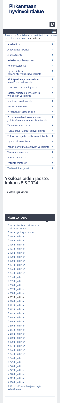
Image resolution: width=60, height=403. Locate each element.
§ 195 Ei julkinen (16, 240)
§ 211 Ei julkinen (16, 305)
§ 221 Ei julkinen (16, 345)
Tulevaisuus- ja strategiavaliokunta (26, 130)
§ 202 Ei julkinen (16, 268)
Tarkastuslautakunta (18, 125)
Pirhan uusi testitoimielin (21, 111)
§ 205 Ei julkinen (16, 281)
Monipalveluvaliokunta (19, 101)
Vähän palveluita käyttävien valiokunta (28, 146)
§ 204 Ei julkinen (16, 277)
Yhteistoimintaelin (17, 162)
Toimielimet (23, 35)
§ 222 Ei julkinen (16, 349)
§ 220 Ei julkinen (16, 341)
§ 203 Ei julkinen (16, 273)
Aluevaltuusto (15, 55)
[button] (52, 24)
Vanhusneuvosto (16, 157)
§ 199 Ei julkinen (16, 256)
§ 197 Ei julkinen (16, 248)
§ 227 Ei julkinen (16, 370)
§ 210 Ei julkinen (16, 301)
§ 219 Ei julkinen (16, 337)
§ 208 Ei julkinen (16, 293)
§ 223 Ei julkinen (16, 354)
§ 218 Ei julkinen (16, 333)
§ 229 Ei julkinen (16, 378)
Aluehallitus (13, 44)
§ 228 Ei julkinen (16, 374)
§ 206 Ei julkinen (16, 285)
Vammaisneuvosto (17, 152)
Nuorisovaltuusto (17, 106)
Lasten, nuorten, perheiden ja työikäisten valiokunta (23, 94)
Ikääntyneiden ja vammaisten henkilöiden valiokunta (23, 81)
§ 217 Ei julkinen (16, 329)
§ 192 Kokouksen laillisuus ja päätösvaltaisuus (23, 227)
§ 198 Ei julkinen (16, 252)
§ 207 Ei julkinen (16, 289)
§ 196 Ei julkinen (16, 244)
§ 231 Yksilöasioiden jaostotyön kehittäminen (25, 388)
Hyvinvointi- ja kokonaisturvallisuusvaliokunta (24, 72)
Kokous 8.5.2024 (17, 38)
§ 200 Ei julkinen (16, 260)
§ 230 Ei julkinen (16, 382)
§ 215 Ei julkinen (16, 321)
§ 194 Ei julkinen (16, 236)
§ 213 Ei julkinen (16, 313)
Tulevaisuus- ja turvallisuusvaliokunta (27, 136)
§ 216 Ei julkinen (16, 325)
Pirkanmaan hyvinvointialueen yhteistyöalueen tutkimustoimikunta (27, 119)
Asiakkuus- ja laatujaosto (21, 60)
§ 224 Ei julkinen (16, 358)
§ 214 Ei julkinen (16, 317)
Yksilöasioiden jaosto (45, 35)
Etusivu (9, 35)
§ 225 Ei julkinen (16, 362)
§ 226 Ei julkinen (16, 366)
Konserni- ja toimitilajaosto (22, 87)
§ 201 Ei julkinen (16, 264)
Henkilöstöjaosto (16, 65)
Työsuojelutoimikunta (19, 141)
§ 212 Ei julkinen (16, 309)
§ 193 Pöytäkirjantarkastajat (23, 232)
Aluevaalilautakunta (18, 49)
